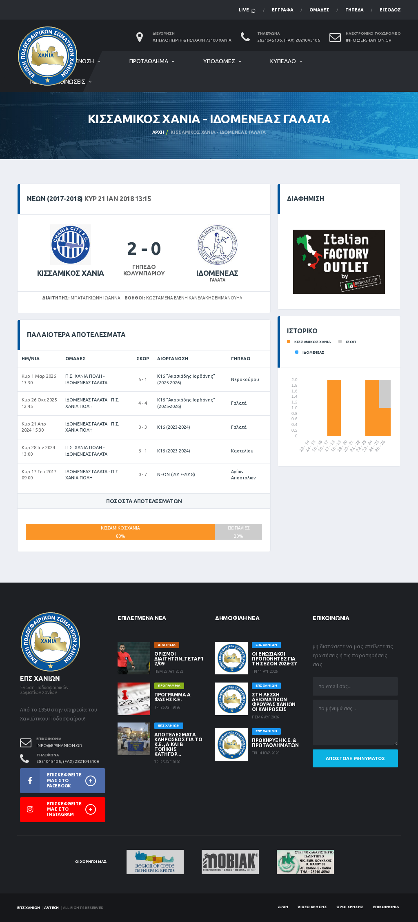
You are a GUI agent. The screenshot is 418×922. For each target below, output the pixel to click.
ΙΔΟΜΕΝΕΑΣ (217, 273)
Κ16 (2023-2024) (173, 427)
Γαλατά (239, 403)
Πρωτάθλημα (148, 61)
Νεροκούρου (245, 379)
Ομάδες (319, 9)
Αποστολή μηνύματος (355, 758)
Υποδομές (219, 61)
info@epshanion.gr (368, 40)
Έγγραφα (282, 9)
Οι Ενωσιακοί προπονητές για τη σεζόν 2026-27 (274, 658)
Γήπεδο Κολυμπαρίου (144, 270)
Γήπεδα (354, 9)
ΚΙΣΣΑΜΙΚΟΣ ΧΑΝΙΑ (70, 273)
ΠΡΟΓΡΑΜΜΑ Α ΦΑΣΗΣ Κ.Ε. (172, 697)
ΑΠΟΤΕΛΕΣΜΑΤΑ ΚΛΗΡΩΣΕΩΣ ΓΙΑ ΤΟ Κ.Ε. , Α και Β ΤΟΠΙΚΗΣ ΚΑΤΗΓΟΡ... (178, 744)
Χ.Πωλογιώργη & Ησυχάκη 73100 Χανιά (192, 40)
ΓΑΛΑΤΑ (217, 280)
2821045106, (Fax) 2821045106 (288, 40)
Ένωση (84, 61)
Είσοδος (390, 9)
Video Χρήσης (312, 907)
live (244, 9)
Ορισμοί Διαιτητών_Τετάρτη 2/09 (181, 658)
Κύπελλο (283, 61)
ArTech (51, 908)
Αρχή (158, 132)
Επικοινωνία (386, 907)
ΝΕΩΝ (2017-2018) (176, 474)
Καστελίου (242, 450)
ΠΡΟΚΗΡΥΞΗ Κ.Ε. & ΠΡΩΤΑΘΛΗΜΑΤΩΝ (275, 743)
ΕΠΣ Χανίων (28, 908)
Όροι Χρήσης (350, 907)
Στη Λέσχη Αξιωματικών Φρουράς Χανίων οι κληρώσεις (274, 702)
